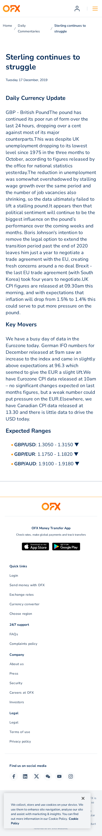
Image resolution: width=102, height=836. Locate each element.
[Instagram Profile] (70, 776)
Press (13, 673)
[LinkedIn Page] (25, 776)
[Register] (77, 8)
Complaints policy (23, 643)
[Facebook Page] (13, 776)
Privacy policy (20, 741)
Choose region (20, 613)
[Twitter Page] (36, 776)
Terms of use (19, 732)
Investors (16, 702)
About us (16, 664)
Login (13, 575)
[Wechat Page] (48, 776)
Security (15, 683)
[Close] (83, 798)
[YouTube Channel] (59, 776)
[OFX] (11, 8)
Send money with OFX (27, 585)
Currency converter (24, 604)
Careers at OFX (21, 692)
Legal (13, 722)
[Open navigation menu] (95, 8)
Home (7, 25)
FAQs (13, 634)
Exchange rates (21, 594)
